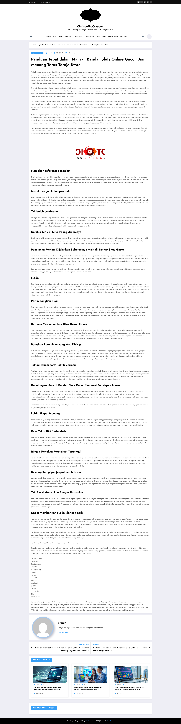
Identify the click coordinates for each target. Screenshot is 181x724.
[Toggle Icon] (30, 36)
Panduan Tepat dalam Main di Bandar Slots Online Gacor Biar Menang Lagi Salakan (119, 649)
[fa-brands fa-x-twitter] (141, 2)
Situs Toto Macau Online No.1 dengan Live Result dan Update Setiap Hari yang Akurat (129, 688)
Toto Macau (124, 36)
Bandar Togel (89, 36)
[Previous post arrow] (31, 647)
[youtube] (151, 2)
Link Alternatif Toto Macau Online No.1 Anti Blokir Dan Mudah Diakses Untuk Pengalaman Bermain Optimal (47, 688)
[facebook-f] (138, 2)
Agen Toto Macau (65, 36)
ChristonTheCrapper (90, 26)
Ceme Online (100, 36)
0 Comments (71, 53)
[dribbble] (145, 2)
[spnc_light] (149, 36)
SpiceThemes (110, 721)
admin (50, 53)
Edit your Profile (92, 628)
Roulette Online (51, 36)
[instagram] (148, 2)
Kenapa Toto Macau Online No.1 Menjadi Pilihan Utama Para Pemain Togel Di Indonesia (88, 688)
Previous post (84, 644)
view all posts (63, 632)
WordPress (88, 721)
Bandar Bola (78, 36)
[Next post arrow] (149, 647)
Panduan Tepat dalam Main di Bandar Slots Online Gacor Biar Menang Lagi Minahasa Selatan (62, 649)
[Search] (143, 37)
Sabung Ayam (113, 36)
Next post (95, 644)
